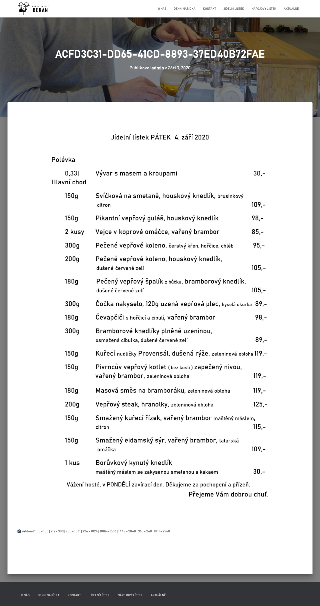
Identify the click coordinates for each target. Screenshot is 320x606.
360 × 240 (145, 531)
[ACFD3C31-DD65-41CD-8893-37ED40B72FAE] (160, 320)
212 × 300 (57, 531)
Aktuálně (291, 8)
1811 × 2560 (162, 531)
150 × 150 (41, 531)
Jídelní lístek (234, 8)
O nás (162, 8)
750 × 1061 (73, 531)
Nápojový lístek (264, 8)
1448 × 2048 (127, 531)
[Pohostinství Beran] (33, 8)
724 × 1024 (90, 531)
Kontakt (209, 8)
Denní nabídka (185, 8)
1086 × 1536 (108, 531)
